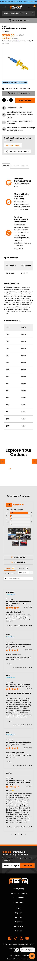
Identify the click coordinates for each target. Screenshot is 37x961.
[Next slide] (34, 461)
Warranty (15, 166)
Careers (18, 931)
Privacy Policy (18, 889)
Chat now (14, 145)
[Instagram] (21, 938)
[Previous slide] (2, 461)
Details (6, 166)
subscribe (27, 865)
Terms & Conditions (18, 893)
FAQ (18, 908)
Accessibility (18, 898)
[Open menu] (5, 7)
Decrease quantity (4, 100)
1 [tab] (10, 468)
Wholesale (18, 926)
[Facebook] (10, 938)
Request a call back (19, 151)
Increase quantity (11, 100)
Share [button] (10, 625)
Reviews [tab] (8, 568)
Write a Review (19, 557)
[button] (27, 625)
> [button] (25, 834)
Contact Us (18, 902)
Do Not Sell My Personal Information (19, 959)
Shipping (24, 166)
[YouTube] (27, 938)
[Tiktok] (15, 938)
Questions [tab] (21, 568)
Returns (18, 917)
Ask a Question (19, 562)
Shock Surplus (24, 955)
